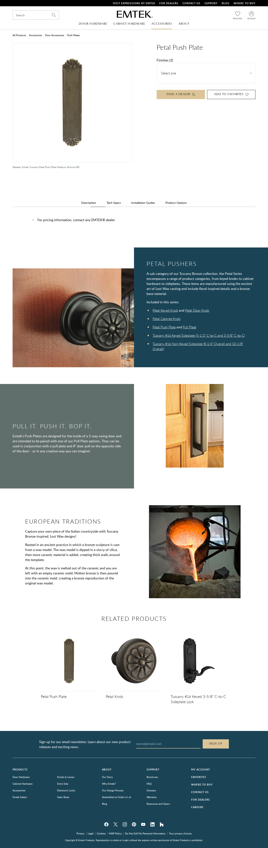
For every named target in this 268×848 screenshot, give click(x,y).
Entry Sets (62, 783)
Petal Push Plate (164, 327)
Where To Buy (244, 3)
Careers (197, 807)
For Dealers (168, 3)
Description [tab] (88, 203)
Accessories (35, 35)
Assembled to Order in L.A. (116, 797)
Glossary (151, 790)
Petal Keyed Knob (165, 310)
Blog (225, 3)
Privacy (80, 833)
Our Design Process (113, 790)
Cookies (101, 833)
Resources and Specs (158, 803)
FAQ (149, 783)
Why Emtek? (109, 783)
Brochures (152, 777)
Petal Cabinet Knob (166, 318)
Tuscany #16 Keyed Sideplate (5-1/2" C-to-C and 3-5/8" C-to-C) (199, 335)
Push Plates (73, 35)
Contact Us (191, 3)
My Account (200, 769)
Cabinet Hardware (22, 783)
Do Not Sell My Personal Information (145, 833)
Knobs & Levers (65, 777)
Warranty (152, 797)
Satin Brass (63, 797)
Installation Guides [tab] (143, 203)
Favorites (198, 777)
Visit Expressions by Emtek (134, 3)
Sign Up (215, 744)
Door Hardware (21, 777)
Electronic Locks (66, 790)
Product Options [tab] (176, 203)
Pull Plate (189, 327)
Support (211, 3)
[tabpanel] (134, 224)
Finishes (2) (165, 60)
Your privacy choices (180, 833)
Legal (90, 833)
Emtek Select (20, 797)
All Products (19, 35)
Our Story (107, 777)
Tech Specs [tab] (114, 203)
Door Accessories (54, 35)
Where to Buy (202, 784)
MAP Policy (115, 833)
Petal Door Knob (197, 310)
